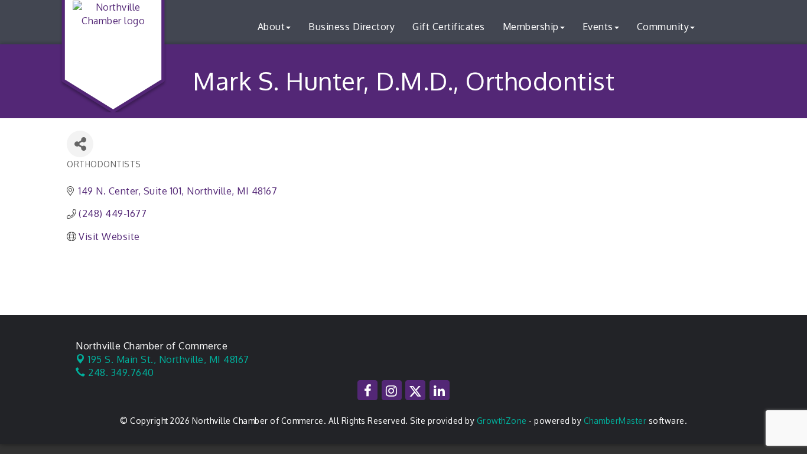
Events (598, 27)
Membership (531, 27)
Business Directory (351, 27)
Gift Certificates (448, 27)
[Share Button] (80, 144)
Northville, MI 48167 (168, 359)
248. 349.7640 (120, 372)
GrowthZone (502, 421)
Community (663, 27)
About (271, 27)
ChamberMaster (615, 421)
